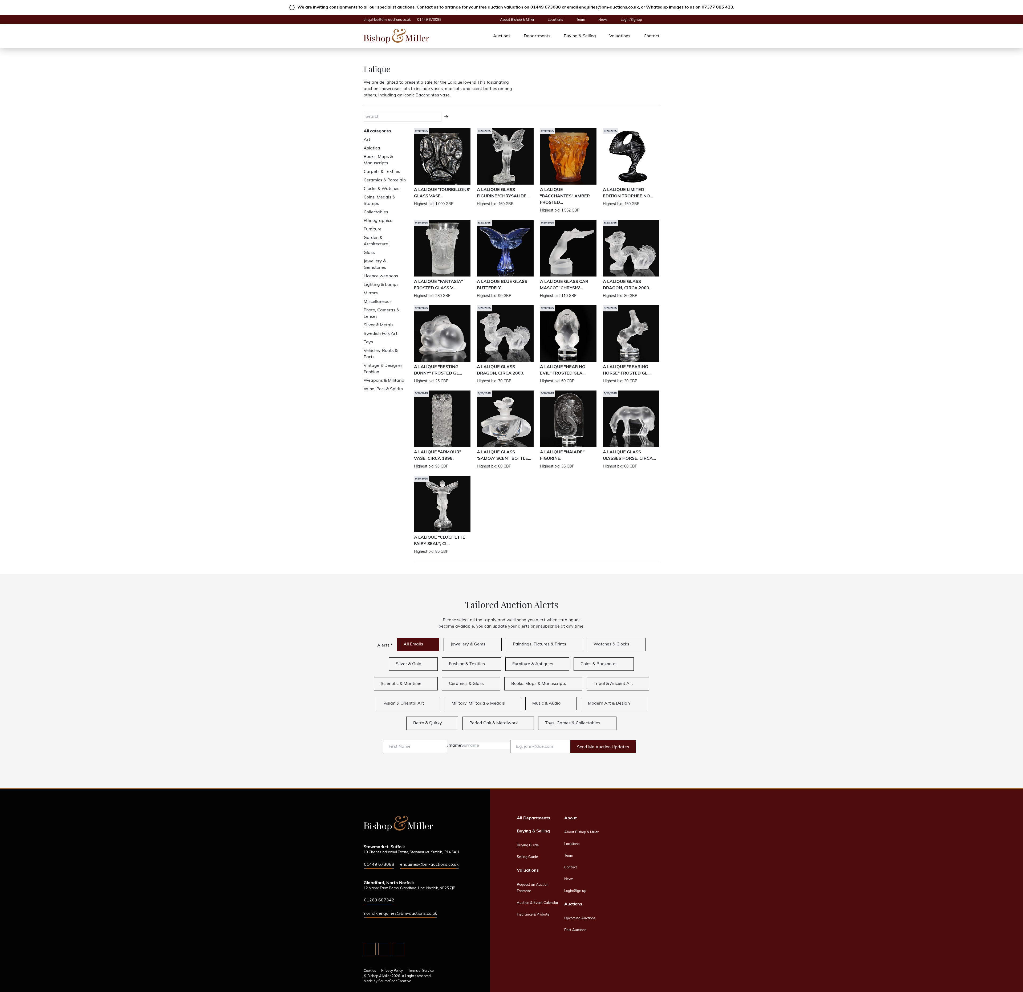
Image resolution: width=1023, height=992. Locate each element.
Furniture (372, 229)
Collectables (376, 212)
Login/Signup (631, 20)
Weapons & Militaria (384, 381)
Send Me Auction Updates (603, 747)
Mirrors (371, 293)
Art (367, 140)
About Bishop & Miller (517, 20)
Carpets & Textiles (382, 172)
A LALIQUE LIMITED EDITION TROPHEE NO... (628, 193)
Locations (555, 20)
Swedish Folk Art (380, 334)
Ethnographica (378, 221)
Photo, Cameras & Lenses (381, 313)
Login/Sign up (575, 891)
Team (580, 20)
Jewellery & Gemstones (375, 264)
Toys (368, 342)
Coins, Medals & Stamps (379, 200)
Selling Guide (527, 857)
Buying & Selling (580, 36)
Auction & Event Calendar (537, 903)
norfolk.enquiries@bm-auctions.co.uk (400, 914)
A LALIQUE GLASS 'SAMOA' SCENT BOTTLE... (504, 455)
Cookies (370, 971)
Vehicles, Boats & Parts (381, 354)
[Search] (446, 117)
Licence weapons (381, 276)
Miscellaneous (378, 302)
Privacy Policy (392, 971)
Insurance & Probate (533, 914)
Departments (537, 36)
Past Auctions (575, 930)
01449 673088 (429, 20)
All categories (377, 131)
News (602, 20)
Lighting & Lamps (381, 285)
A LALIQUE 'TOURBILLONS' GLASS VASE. (442, 193)
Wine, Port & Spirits (383, 389)
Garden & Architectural (376, 241)
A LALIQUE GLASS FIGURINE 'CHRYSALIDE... (503, 193)
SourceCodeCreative (394, 981)
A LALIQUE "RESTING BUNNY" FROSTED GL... (438, 370)
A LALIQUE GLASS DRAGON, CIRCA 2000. (626, 285)
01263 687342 (379, 900)
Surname (452, 745)
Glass (369, 253)
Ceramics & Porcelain (385, 180)
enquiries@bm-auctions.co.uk (609, 7)
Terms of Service (421, 971)
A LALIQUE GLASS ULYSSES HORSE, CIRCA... (629, 455)
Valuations (619, 36)
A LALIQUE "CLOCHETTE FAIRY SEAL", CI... (439, 540)
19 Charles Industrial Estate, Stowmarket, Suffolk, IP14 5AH (411, 852)
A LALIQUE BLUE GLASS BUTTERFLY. (502, 285)
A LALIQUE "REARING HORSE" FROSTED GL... (627, 370)
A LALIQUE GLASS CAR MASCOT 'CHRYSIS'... (564, 285)
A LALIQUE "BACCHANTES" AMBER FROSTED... (565, 196)
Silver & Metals (378, 325)
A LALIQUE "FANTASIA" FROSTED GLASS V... (438, 285)
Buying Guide (528, 845)
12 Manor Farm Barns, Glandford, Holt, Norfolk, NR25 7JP (409, 888)
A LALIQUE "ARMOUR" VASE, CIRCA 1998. (437, 455)
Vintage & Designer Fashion (383, 369)
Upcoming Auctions (579, 918)
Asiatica (372, 148)
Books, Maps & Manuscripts (378, 160)
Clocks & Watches (381, 189)
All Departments (533, 818)
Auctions (501, 36)
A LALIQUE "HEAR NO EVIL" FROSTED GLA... (563, 370)
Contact (651, 36)
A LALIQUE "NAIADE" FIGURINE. (562, 455)
